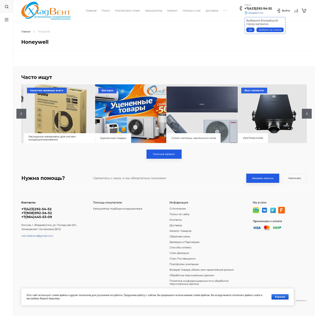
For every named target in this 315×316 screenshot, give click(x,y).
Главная (91, 10)
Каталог (172, 10)
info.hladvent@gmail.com (37, 235)
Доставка (212, 10)
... (225, 10)
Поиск (106, 10)
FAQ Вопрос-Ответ (127, 10)
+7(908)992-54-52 (36, 213)
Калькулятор (153, 10)
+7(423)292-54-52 (258, 8)
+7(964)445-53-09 (36, 217)
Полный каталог (164, 154)
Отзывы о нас (192, 10)
